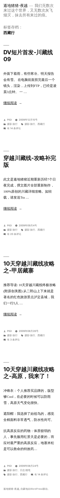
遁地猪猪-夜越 (15, 5)
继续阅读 (12, 103)
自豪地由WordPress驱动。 (35, 488)
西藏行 (41, 124)
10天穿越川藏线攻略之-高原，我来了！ (29, 373)
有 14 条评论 (14, 128)
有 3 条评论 (13, 339)
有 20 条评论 (14, 234)
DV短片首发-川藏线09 (28, 56)
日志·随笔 (25, 470)
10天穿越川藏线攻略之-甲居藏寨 (29, 267)
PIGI (9, 119)
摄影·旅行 (12, 124)
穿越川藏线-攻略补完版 (29, 161)
